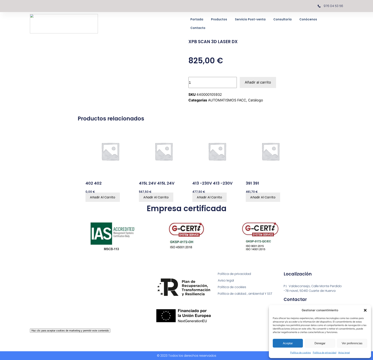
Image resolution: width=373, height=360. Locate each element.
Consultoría (282, 19)
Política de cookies (300, 352)
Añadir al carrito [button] (102, 197)
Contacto (197, 28)
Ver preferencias (352, 343)
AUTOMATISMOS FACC (227, 100)
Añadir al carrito (258, 82)
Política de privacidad (324, 352)
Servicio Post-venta (250, 19)
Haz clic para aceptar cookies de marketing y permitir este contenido (70, 330)
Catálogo (255, 100)
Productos (219, 19)
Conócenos (308, 19)
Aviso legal (344, 352)
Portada (196, 19)
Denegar (320, 343)
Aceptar (288, 343)
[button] (365, 310)
